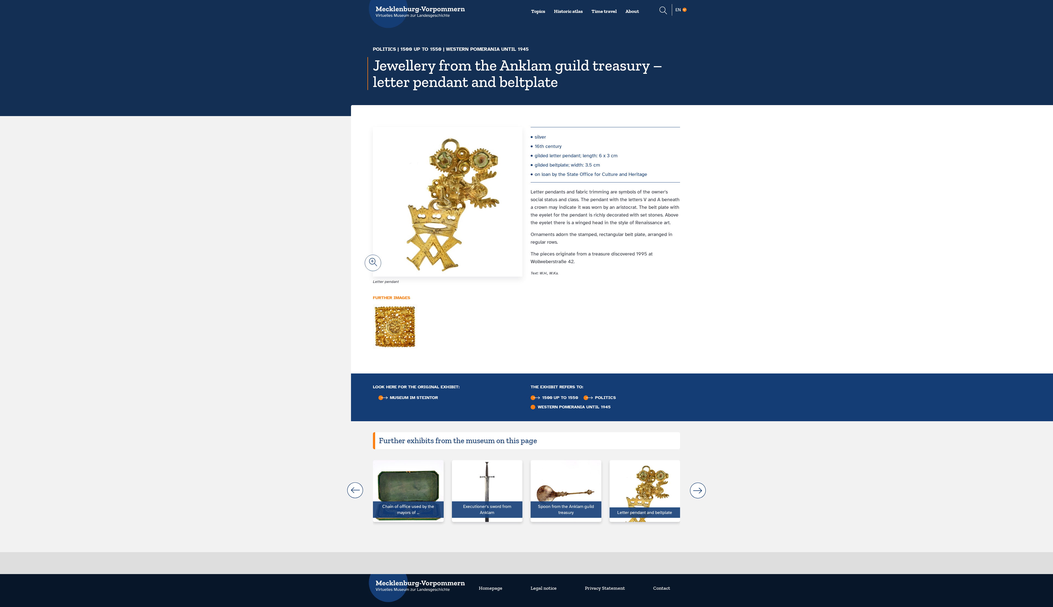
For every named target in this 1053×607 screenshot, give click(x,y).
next (698, 490)
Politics (384, 49)
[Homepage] (417, 582)
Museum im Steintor (414, 397)
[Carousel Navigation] (526, 490)
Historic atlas (568, 11)
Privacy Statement (605, 588)
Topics (538, 11)
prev (355, 490)
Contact (661, 588)
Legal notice (544, 588)
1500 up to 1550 (420, 49)
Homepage (490, 588)
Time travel (604, 11)
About (632, 11)
